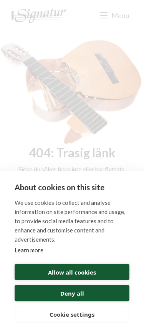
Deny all (72, 293)
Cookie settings (72, 314)
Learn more (29, 250)
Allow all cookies (72, 272)
